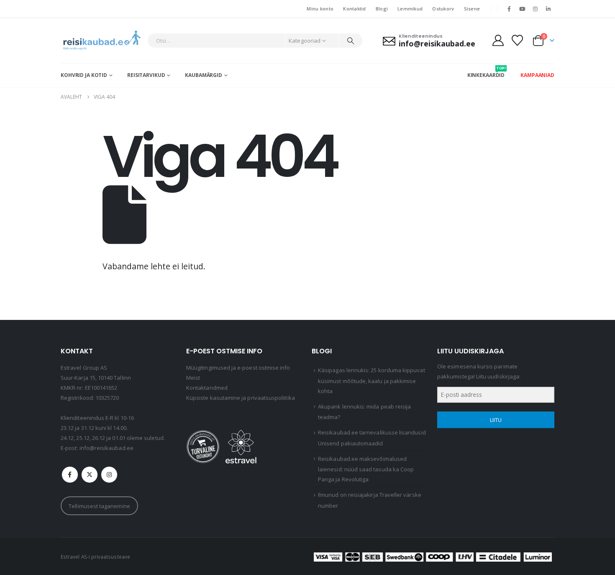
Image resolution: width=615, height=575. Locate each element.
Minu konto (320, 8)
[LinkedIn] (548, 8)
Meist (193, 377)
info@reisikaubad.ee (106, 448)
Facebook (70, 474)
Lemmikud (410, 8)
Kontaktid (354, 8)
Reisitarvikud (146, 75)
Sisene (472, 8)
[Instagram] (535, 8)
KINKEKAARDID (486, 72)
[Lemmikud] (517, 40)
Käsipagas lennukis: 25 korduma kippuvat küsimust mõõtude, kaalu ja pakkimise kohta (371, 380)
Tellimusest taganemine (99, 506)
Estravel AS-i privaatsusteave (95, 556)
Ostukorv (443, 8)
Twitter (89, 474)
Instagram (109, 474)
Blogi (382, 8)
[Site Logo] (102, 40)
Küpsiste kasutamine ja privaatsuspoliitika (240, 397)
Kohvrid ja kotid (84, 75)
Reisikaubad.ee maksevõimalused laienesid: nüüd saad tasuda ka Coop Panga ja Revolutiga (366, 469)
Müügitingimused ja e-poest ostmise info (238, 367)
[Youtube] (522, 8)
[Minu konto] (498, 40)
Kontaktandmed (207, 387)
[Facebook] (509, 8)
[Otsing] (350, 40)
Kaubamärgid (203, 75)
